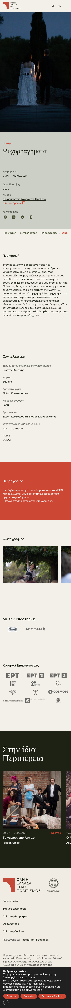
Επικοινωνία (10, 901)
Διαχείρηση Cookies (52, 996)
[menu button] (66, 6)
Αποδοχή (11, 996)
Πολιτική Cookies (13, 931)
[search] (53, 6)
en (59, 6)
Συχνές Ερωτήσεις (14, 908)
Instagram (28, 939)
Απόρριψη (29, 996)
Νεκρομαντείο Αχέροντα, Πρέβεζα (24, 199)
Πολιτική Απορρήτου (15, 916)
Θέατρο (7, 143)
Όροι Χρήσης (11, 923)
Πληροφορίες (49, 232)
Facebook (42, 939)
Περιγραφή (9, 232)
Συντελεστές (28, 232)
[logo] (12, 6)
